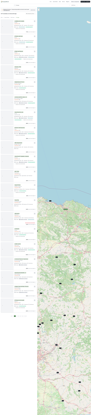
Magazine (67, 1)
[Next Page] (24, 316)
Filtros (74, 5)
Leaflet (81, 414)
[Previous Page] (13, 316)
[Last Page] (26, 316)
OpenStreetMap (88, 414)
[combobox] (41, 5)
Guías (60, 1)
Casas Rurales (55, 1)
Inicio (51, 1)
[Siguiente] (12, 26)
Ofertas (63, 1)
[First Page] (11, 316)
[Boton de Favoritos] (34, 21)
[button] (51, 201)
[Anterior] (2, 26)
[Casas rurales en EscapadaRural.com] (5, 1)
